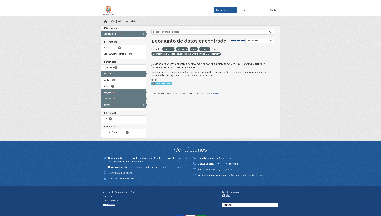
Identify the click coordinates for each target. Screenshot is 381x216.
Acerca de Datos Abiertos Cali (119, 192)
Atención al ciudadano (120, 172)
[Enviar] (270, 32)
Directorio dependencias (121, 178)
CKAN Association (112, 200)
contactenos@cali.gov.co (218, 169)
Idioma (225, 201)
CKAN (227, 195)
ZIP (154, 80)
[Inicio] (105, 21)
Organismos (245, 10)
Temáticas (260, 10)
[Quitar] (172, 49)
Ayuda (273, 10)
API (204, 94)
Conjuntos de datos (225, 10)
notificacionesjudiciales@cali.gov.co (246, 175)
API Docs (215, 94)
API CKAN (108, 196)
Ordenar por (237, 40)
